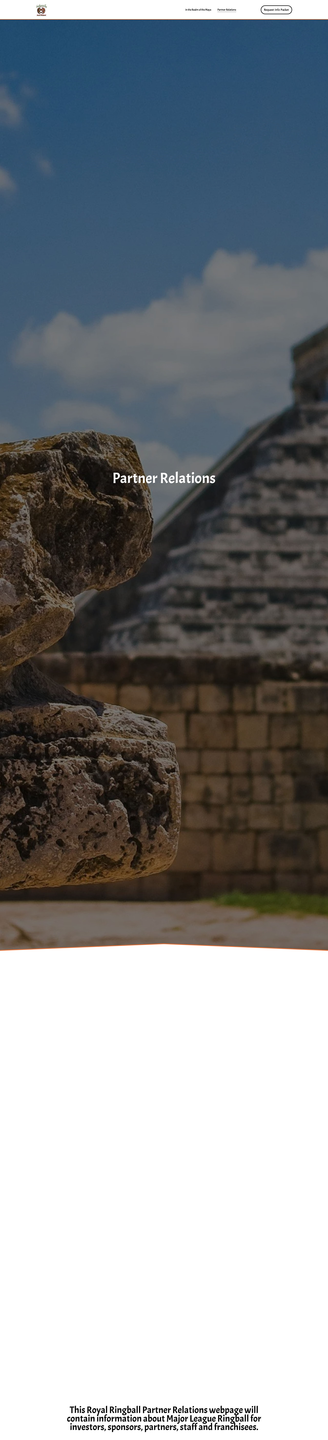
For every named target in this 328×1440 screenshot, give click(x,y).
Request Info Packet (276, 10)
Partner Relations (226, 9)
